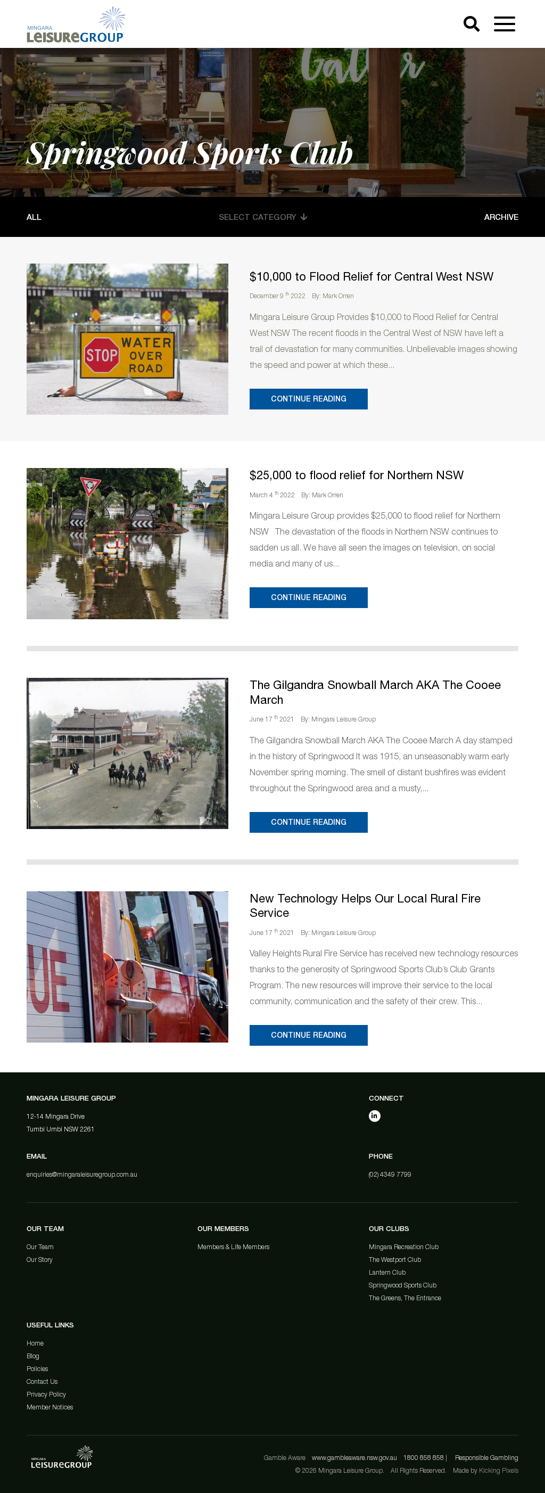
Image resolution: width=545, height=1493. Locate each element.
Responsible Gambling (486, 1458)
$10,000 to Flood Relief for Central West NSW (371, 276)
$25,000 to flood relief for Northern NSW (357, 475)
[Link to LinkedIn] (375, 1116)
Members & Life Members (233, 1247)
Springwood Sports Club (402, 1285)
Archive (501, 217)
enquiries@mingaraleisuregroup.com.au (82, 1174)
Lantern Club (387, 1272)
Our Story (40, 1260)
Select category (257, 217)
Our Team (40, 1247)
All (34, 217)
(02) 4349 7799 (390, 1174)
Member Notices (50, 1407)
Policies (37, 1369)
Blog (33, 1356)
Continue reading (308, 399)
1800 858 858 (423, 1458)
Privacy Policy (46, 1394)
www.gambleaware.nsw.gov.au (354, 1458)
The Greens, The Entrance (405, 1298)
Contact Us (42, 1381)
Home (35, 1343)
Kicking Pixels (498, 1470)
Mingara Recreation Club (404, 1247)
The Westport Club (395, 1260)
